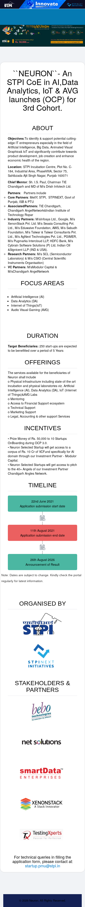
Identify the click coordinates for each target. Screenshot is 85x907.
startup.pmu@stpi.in (42, 865)
